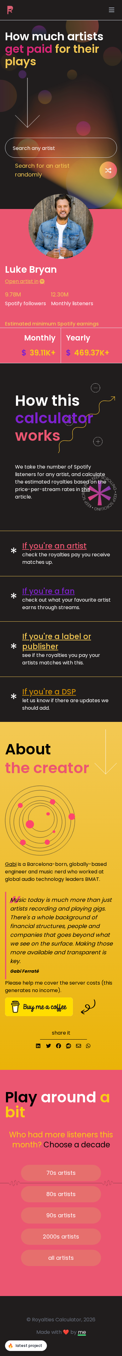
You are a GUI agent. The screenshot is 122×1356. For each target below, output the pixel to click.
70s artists (61, 1173)
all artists (61, 1258)
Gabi (11, 864)
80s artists (61, 1194)
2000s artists (61, 1236)
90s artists (61, 1215)
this (85, 489)
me (82, 1332)
